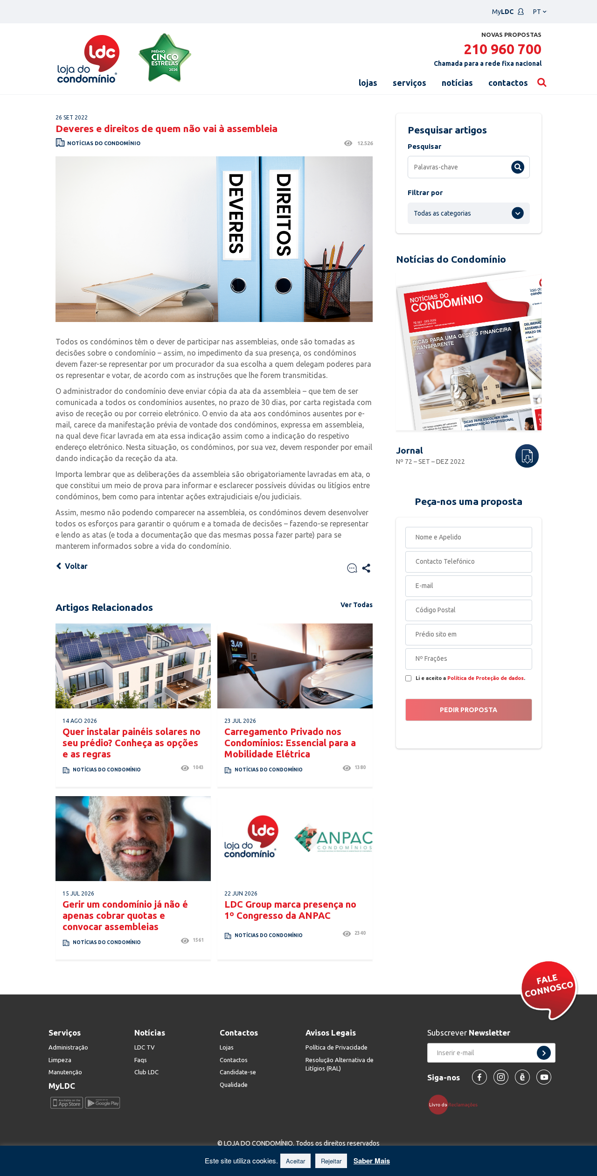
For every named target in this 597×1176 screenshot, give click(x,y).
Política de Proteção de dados (485, 678)
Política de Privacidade (336, 1047)
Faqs (140, 1060)
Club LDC (146, 1072)
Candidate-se (238, 1072)
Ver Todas (356, 605)
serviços (409, 82)
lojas (368, 82)
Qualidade (234, 1084)
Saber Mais (372, 1160)
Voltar (75, 566)
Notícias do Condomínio (103, 143)
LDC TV (144, 1047)
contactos (508, 82)
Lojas (227, 1047)
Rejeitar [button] (331, 1160)
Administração (68, 1047)
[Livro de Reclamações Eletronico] (456, 1104)
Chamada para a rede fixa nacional (487, 63)
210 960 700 (502, 49)
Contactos (234, 1060)
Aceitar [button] (295, 1160)
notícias (457, 82)
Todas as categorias (442, 213)
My (503, 11)
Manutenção (65, 1072)
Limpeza (60, 1060)
